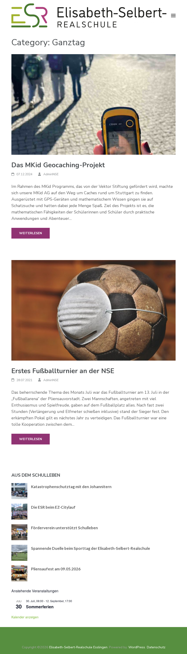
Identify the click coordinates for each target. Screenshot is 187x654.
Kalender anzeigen (25, 617)
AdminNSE (51, 174)
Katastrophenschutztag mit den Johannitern (71, 486)
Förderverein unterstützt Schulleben (64, 527)
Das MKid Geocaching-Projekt (58, 165)
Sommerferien (40, 607)
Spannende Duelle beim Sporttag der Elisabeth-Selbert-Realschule (90, 548)
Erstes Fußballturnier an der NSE (62, 371)
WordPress (136, 647)
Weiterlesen (30, 233)
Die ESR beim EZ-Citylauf (53, 507)
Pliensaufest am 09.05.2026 (56, 568)
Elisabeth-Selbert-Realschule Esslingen (78, 647)
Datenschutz (156, 647)
